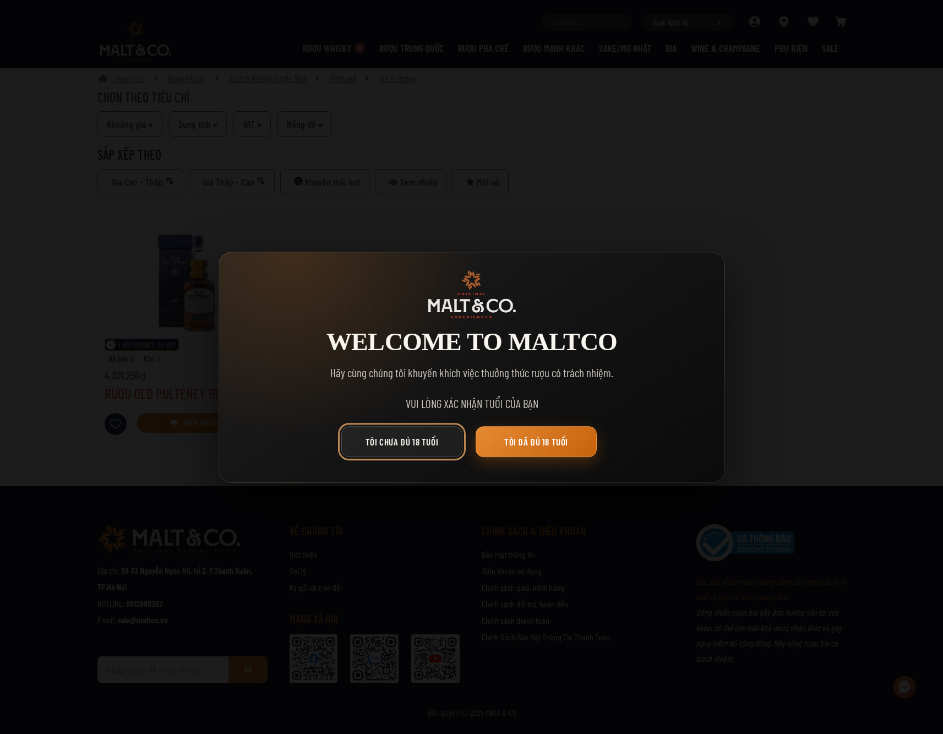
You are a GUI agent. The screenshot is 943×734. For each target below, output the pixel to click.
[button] (404, 444)
